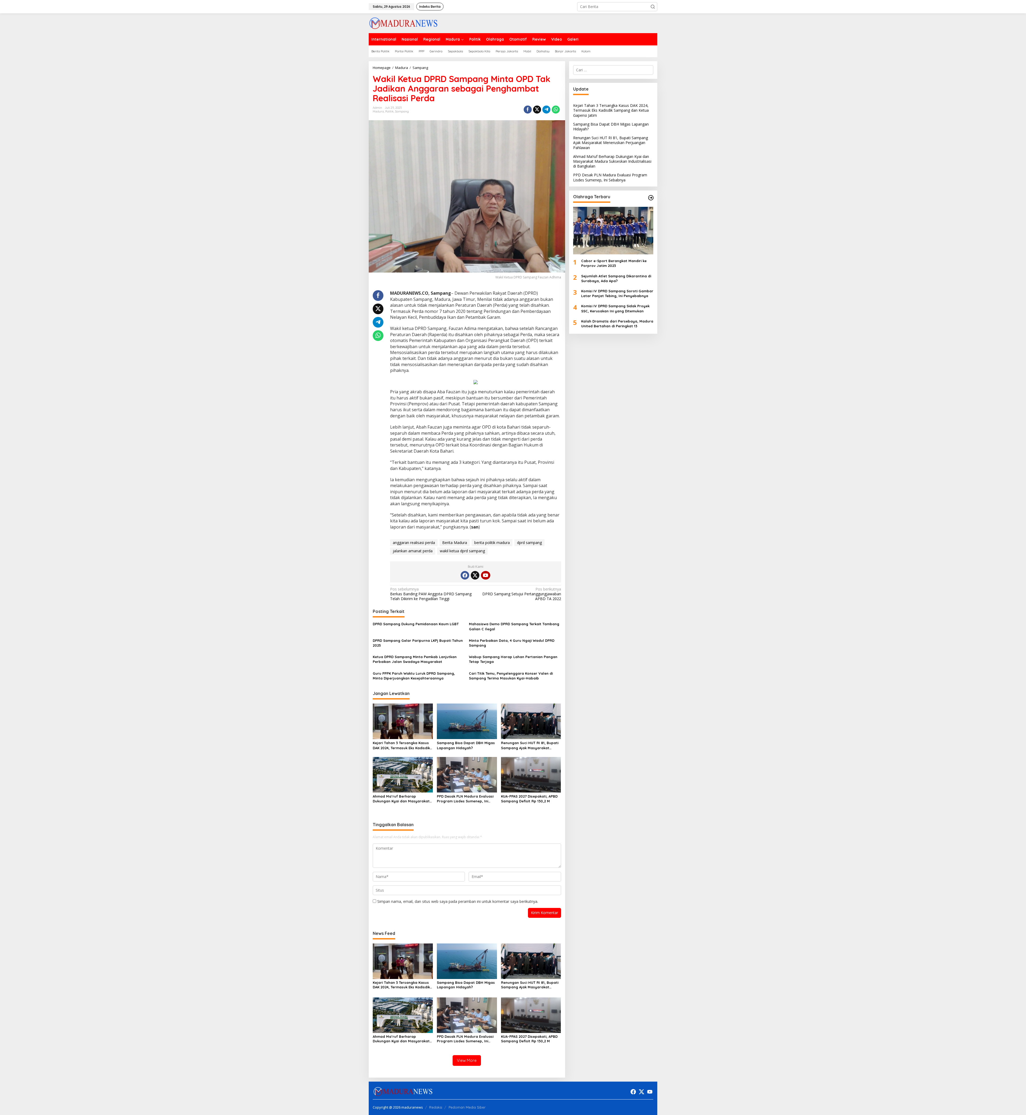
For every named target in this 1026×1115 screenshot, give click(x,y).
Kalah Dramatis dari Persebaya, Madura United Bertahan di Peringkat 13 (617, 323)
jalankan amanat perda (413, 550)
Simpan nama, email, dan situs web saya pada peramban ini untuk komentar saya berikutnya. (457, 901)
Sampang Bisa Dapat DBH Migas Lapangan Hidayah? (466, 745)
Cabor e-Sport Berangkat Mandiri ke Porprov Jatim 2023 (614, 263)
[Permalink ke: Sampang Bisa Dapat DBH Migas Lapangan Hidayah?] (467, 720)
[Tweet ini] (537, 110)
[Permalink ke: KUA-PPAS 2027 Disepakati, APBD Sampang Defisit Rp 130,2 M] (531, 774)
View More (467, 1060)
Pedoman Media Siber (467, 1107)
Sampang (402, 111)
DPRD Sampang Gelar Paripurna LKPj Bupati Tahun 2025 (418, 642)
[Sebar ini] (528, 110)
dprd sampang (529, 542)
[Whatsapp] (556, 110)
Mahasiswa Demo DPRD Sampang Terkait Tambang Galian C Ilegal (514, 626)
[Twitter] (475, 575)
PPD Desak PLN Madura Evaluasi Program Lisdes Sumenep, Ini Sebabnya (465, 798)
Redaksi (435, 1107)
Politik (389, 111)
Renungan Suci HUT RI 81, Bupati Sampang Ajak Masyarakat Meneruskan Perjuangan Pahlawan (529, 745)
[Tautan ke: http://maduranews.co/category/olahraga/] (651, 198)
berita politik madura (492, 542)
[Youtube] (485, 575)
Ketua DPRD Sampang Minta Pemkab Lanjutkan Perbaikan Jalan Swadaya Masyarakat (415, 659)
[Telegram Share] (546, 110)
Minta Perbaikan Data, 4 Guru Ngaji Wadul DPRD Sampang (511, 642)
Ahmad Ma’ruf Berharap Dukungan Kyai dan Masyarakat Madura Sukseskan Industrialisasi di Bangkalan (402, 798)
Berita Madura (454, 542)
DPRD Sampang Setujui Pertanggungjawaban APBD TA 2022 (521, 594)
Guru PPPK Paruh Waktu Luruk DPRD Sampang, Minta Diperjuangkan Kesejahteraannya (414, 675)
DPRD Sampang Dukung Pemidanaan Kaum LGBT (416, 624)
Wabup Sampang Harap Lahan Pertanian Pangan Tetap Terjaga (513, 659)
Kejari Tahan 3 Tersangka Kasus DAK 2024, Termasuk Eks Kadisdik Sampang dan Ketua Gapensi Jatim (401, 745)
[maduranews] (403, 22)
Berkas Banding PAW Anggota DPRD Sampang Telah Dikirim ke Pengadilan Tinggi (431, 594)
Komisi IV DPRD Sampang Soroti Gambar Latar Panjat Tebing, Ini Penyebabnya (617, 293)
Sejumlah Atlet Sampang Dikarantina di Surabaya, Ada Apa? (616, 278)
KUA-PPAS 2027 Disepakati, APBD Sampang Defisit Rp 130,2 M (529, 798)
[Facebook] (465, 575)
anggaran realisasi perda (414, 542)
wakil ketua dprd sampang (462, 550)
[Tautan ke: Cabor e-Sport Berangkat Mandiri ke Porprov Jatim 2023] (613, 230)
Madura (378, 111)
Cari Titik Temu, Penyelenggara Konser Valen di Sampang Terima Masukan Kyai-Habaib (511, 675)
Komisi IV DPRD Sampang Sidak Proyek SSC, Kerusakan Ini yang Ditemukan (615, 308)
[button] (652, 6)
